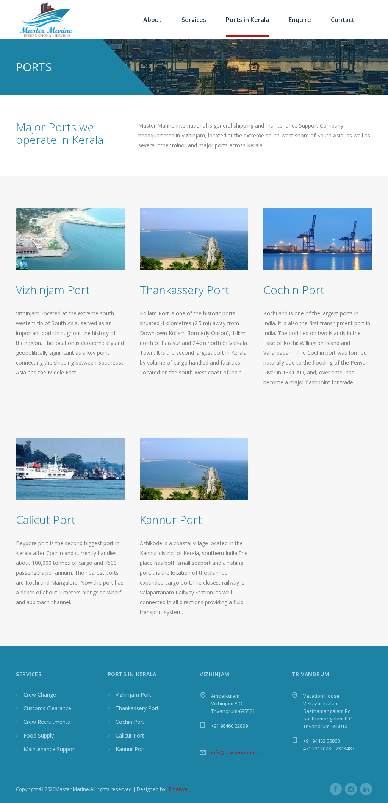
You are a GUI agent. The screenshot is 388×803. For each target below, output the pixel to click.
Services (193, 20)
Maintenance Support (49, 749)
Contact (343, 20)
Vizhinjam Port (53, 290)
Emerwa (178, 789)
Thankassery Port (137, 708)
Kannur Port (130, 749)
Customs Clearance (47, 708)
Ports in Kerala (247, 20)
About (152, 20)
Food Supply (38, 735)
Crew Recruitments (46, 721)
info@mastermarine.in (237, 752)
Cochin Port (130, 721)
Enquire (300, 20)
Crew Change (39, 694)
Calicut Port (130, 735)
